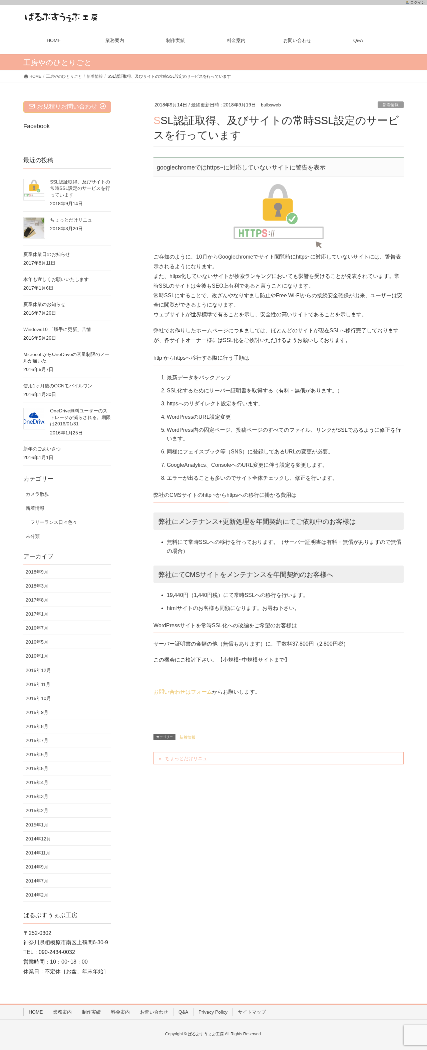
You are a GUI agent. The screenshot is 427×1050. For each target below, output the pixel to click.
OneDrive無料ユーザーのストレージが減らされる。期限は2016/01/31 (80, 417)
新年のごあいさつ (42, 448)
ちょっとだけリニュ (186, 758)
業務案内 (62, 1012)
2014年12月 (38, 838)
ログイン (417, 2)
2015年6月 (37, 754)
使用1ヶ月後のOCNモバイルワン (57, 385)
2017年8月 (37, 600)
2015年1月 (37, 824)
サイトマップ (252, 1012)
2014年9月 (37, 866)
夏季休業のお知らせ (44, 304)
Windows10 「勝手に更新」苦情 (57, 329)
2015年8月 (37, 726)
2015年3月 (37, 796)
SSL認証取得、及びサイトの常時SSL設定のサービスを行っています (80, 188)
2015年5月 (37, 768)
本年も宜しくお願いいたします (56, 279)
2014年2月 (37, 895)
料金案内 (120, 1012)
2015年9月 (37, 712)
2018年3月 (37, 586)
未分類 (33, 536)
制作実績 (91, 1012)
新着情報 (391, 104)
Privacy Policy (213, 1012)
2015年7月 (37, 740)
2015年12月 (38, 670)
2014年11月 (38, 852)
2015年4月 (37, 782)
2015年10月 (38, 698)
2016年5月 (37, 642)
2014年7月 (37, 881)
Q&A (183, 1012)
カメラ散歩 (37, 494)
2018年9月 (37, 572)
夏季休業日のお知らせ (46, 254)
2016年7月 (37, 628)
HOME (36, 1012)
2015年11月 (38, 684)
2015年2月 (37, 810)
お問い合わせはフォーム (182, 692)
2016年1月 (37, 656)
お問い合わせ (154, 1012)
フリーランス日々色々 (53, 522)
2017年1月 (37, 614)
